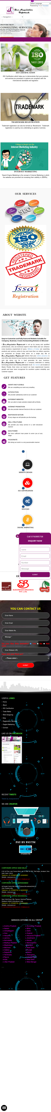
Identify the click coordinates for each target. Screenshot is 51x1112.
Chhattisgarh (9, 930)
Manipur (29, 945)
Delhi (28, 930)
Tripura (6, 957)
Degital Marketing (9, 724)
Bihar (28, 928)
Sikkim (29, 952)
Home (5, 702)
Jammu (7, 938)
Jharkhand (30, 938)
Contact (5, 728)
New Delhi (30, 947)
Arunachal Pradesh (33, 926)
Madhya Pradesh (10, 942)
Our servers (37, 365)
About (5, 705)
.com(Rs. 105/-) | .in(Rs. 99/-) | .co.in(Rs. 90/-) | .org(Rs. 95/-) (26, 39)
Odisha (6, 950)
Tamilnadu (8, 954)
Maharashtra (31, 942)
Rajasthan (8, 952)
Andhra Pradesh (10, 926)
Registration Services (10, 721)
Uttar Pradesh (9, 962)
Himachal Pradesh (33, 935)
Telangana (30, 954)
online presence (42, 356)
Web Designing (8, 715)
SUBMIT (35, 575)
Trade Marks (7, 711)
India (5, 959)
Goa (5, 933)
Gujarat (29, 933)
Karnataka (8, 940)
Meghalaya (8, 945)
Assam (6, 928)
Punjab (29, 950)
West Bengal (31, 962)
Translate (45, 6)
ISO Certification (8, 708)
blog (4, 718)
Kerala (29, 940)
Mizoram (7, 947)
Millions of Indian (34, 349)
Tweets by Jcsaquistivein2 (10, 799)
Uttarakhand (31, 957)
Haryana (7, 935)
